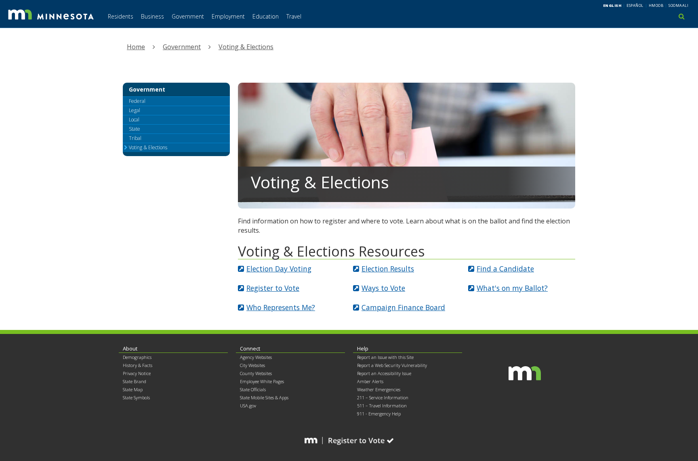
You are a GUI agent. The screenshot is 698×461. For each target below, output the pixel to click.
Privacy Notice (137, 373)
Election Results (388, 268)
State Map (133, 389)
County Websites (256, 373)
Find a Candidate (505, 268)
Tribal (135, 138)
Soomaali (678, 5)
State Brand (134, 381)
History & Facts (137, 365)
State (134, 128)
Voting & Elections (246, 46)
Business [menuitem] (152, 16)
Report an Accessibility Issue (384, 373)
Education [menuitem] (265, 16)
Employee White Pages (262, 381)
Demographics (137, 357)
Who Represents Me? (280, 307)
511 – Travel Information (382, 406)
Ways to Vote (383, 288)
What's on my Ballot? (512, 288)
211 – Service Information (382, 397)
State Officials (253, 389)
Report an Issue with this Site (385, 357)
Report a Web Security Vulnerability (392, 365)
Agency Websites (256, 357)
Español (635, 5)
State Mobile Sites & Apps (264, 397)
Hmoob (656, 5)
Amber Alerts (370, 381)
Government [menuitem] (188, 16)
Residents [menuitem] (120, 16)
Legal (134, 110)
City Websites (252, 365)
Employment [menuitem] (228, 16)
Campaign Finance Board (403, 307)
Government (182, 46)
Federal (137, 101)
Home (136, 46)
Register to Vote (272, 288)
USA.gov (248, 406)
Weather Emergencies (378, 389)
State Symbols (136, 397)
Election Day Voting (278, 268)
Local (134, 119)
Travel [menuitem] (293, 16)
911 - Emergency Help (379, 414)
